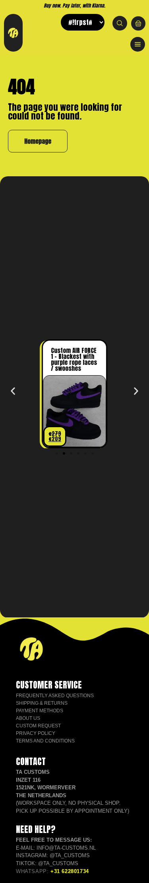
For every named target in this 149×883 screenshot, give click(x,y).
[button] (13, 391)
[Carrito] (138, 23)
